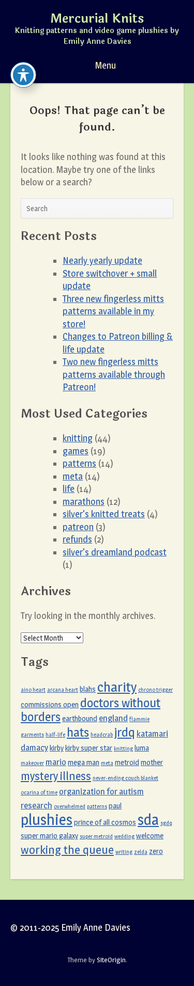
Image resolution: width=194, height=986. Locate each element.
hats (78, 732)
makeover (32, 763)
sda (148, 819)
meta (73, 476)
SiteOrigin (111, 960)
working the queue (67, 849)
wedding (124, 836)
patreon (78, 526)
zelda (140, 852)
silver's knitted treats (104, 513)
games (75, 451)
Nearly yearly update (102, 260)
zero (156, 851)
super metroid (96, 836)
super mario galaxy (49, 835)
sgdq (166, 823)
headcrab (102, 734)
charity (117, 687)
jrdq (124, 732)
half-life (55, 734)
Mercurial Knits (97, 19)
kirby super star (88, 748)
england (113, 718)
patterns (79, 463)
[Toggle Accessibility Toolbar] (23, 74)
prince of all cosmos (105, 822)
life (68, 488)
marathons (84, 501)
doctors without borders (90, 710)
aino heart (33, 690)
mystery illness (56, 776)
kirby (57, 748)
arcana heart (62, 690)
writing (123, 852)
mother (152, 762)
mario (56, 762)
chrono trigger (155, 690)
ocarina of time (39, 792)
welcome (149, 835)
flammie (139, 719)
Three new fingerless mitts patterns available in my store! (113, 311)
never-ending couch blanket (125, 778)
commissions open (50, 704)
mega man (83, 762)
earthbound (79, 718)
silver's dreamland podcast (115, 552)
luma (142, 748)
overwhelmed (69, 806)
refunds (77, 539)
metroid (127, 762)
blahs (88, 689)
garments (32, 734)
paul (115, 805)
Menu (104, 65)
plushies (46, 819)
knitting (78, 438)
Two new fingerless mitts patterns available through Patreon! (114, 374)
